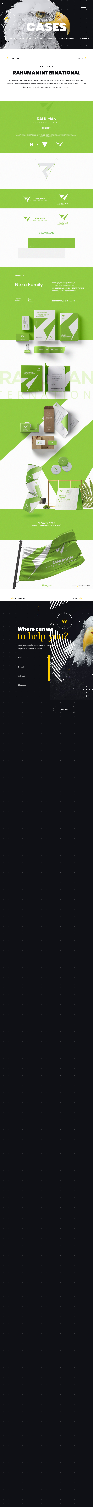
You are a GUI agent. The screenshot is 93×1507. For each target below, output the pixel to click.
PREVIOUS (16, 58)
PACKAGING (84, 39)
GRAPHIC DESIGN (35, 39)
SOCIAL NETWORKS (66, 39)
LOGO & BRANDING (16, 39)
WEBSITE (51, 39)
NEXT (80, 58)
